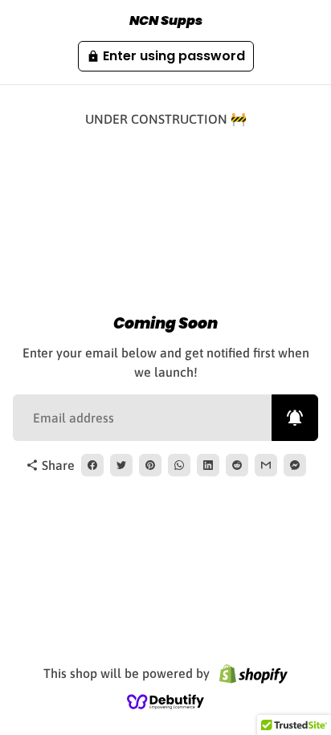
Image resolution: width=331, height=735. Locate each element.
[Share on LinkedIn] (208, 465)
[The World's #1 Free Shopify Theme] (165, 700)
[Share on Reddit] (237, 465)
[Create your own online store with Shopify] (253, 673)
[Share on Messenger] (295, 465)
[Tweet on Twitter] (121, 465)
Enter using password (166, 56)
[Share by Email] (266, 465)
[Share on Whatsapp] (179, 465)
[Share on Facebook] (92, 465)
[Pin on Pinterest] (150, 465)
